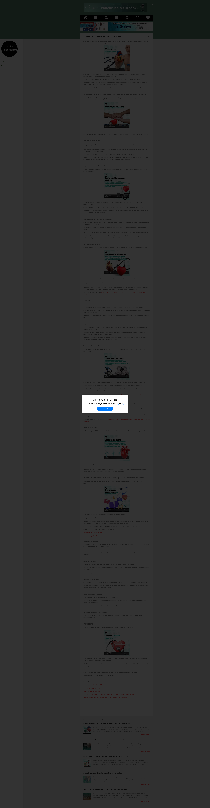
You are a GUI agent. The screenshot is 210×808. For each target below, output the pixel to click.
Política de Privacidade (118, 404)
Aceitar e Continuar (105, 408)
